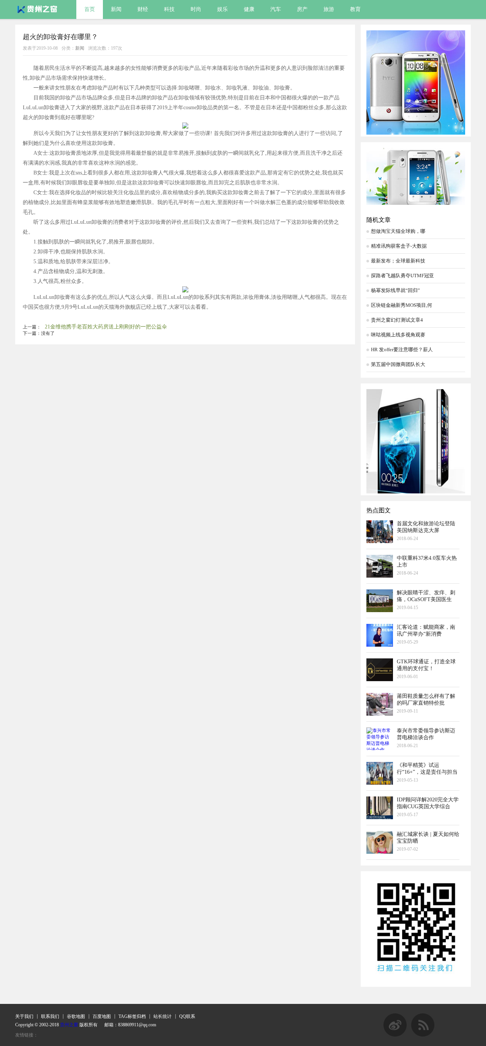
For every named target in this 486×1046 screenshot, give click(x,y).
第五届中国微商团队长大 (398, 364)
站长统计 (162, 1016)
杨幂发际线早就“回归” (395, 290)
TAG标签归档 (132, 1016)
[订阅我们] (422, 1035)
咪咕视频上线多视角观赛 (398, 335)
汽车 (275, 9)
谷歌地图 (76, 1016)
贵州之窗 (69, 1024)
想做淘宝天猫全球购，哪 (398, 231)
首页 (89, 9)
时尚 (196, 9)
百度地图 (102, 1016)
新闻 (116, 9)
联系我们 (50, 1016)
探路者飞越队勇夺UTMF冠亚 (402, 275)
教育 (355, 9)
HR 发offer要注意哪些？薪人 (402, 349)
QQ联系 (187, 1016)
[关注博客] (395, 1035)
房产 (302, 9)
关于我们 (24, 1016)
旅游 (328, 9)
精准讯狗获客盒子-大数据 (399, 246)
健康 (249, 9)
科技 (169, 9)
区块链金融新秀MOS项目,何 (401, 305)
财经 (142, 9)
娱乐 (222, 9)
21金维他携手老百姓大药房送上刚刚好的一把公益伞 (106, 327)
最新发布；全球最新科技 (398, 261)
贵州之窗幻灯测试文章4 (397, 320)
